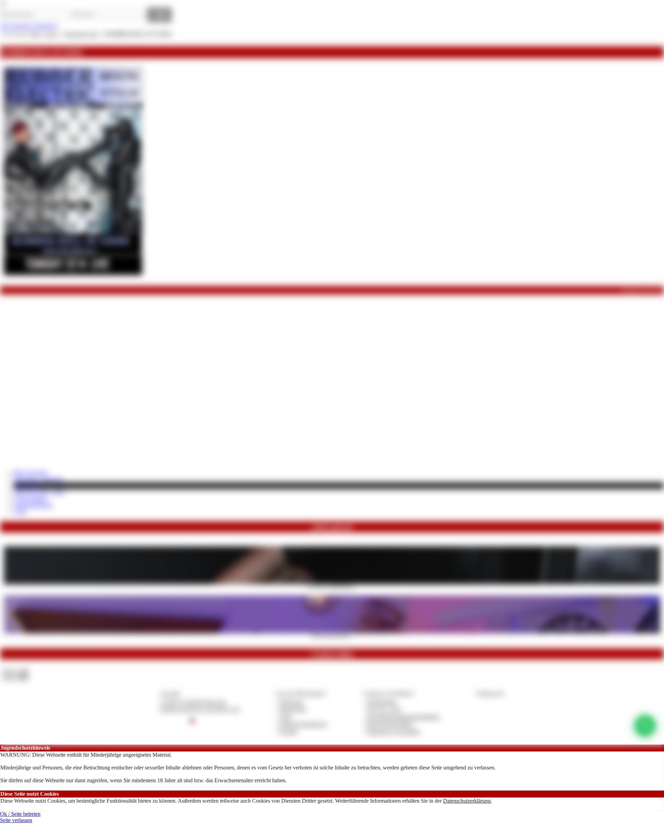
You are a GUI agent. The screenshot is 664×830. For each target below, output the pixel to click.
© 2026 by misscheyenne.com (193, 702)
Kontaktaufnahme (33, 505)
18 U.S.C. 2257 (384, 709)
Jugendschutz (381, 702)
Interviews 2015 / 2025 (39, 492)
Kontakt (288, 732)
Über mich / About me (38, 479)
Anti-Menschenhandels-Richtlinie (403, 717)
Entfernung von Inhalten (393, 732)
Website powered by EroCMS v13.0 (199, 709)
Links (20, 511)
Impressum (291, 702)
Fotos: (15, 677)
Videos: (15, 671)
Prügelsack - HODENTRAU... (332, 586)
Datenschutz (292, 709)
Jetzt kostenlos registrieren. (29, 26)
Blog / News (28, 486)
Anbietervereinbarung (303, 724)
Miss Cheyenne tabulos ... (332, 635)
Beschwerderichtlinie (390, 724)
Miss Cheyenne (31, 472)
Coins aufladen (30, 499)
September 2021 (81, 34)
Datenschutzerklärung (467, 801)
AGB (285, 717)
